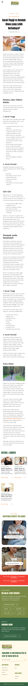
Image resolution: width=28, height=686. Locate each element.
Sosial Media (18, 673)
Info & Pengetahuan (14, 16)
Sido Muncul (5, 665)
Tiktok (16, 678)
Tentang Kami (5, 670)
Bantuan (17, 665)
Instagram (17, 676)
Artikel (3, 672)
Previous (12, 13)
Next (17, 13)
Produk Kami (4, 667)
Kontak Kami (4, 674)
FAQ (16, 667)
